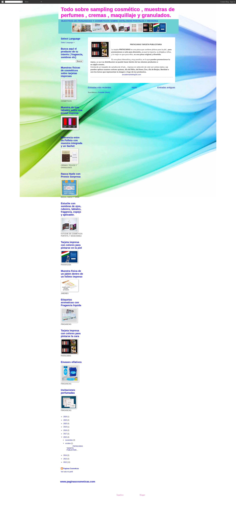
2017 (65, 434)
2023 (65, 420)
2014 (65, 455)
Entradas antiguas (166, 87)
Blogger (142, 495)
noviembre (69, 440)
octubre (68, 443)
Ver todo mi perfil (67, 472)
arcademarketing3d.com (131, 74)
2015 (65, 437)
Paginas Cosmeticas (71, 468)
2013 (65, 459)
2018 (65, 430)
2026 (65, 417)
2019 (65, 427)
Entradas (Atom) (104, 92)
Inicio (134, 87)
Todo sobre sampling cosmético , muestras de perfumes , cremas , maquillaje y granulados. (118, 12)
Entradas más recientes (99, 87)
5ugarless (120, 495)
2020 (65, 423)
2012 (65, 462)
